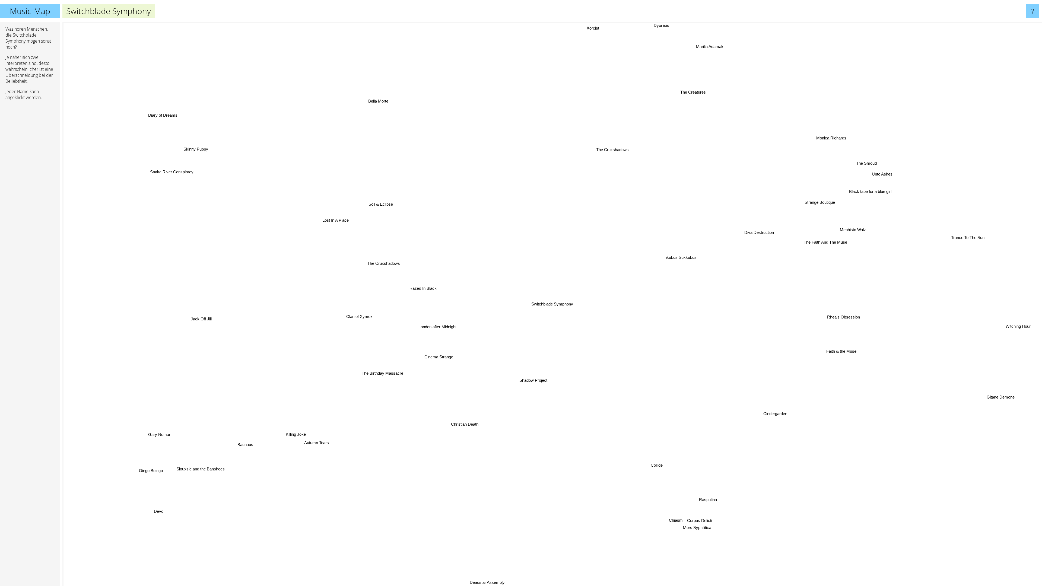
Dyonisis (662, 25)
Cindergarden (774, 414)
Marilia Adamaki (709, 47)
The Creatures (691, 92)
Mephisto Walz (853, 229)
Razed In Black (422, 288)
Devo (159, 511)
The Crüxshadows (383, 263)
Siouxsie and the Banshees (201, 469)
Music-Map (30, 11)
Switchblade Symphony (552, 304)
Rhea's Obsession (844, 315)
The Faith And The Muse (825, 242)
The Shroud (866, 163)
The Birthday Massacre (392, 382)
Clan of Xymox (359, 316)
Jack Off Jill (202, 317)
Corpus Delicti (699, 522)
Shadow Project (533, 380)
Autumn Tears (300, 436)
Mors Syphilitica (678, 529)
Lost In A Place (335, 220)
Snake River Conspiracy (176, 166)
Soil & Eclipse (380, 204)
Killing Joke (292, 429)
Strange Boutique (818, 201)
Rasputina (707, 499)
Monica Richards (831, 138)
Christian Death (464, 424)
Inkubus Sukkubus (680, 258)
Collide (659, 465)
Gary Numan (155, 430)
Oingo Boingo (153, 472)
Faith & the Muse (843, 351)
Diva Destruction (760, 232)
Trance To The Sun (967, 237)
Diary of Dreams (164, 114)
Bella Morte (378, 100)
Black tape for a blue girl (870, 191)
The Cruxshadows (609, 148)
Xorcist (595, 28)
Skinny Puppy (194, 151)
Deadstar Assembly (488, 582)
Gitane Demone (997, 406)
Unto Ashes (883, 174)
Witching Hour (1019, 325)
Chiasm (676, 520)
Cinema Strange (440, 357)
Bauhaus (245, 444)
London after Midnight (438, 327)
